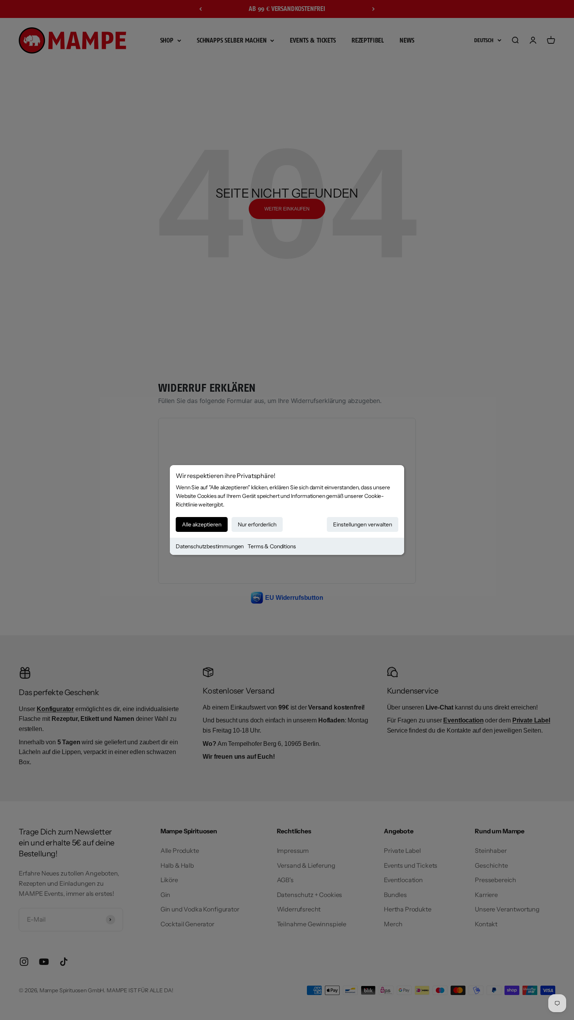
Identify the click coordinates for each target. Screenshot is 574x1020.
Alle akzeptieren (201, 524)
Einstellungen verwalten (362, 524)
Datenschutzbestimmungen (210, 546)
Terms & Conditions (272, 546)
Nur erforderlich (257, 524)
